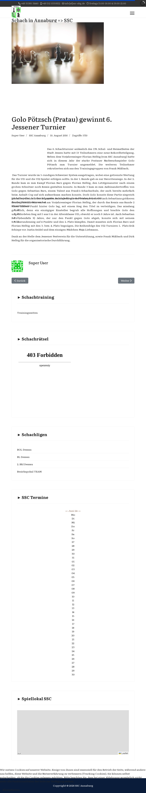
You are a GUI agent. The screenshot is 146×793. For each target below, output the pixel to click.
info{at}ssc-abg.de (75, 3)
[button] (60, 210)
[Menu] (132, 13)
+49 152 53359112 (51, 3)
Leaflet (124, 753)
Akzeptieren (11, 789)
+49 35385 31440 (29, 3)
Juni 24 (73, 510)
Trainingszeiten (27, 312)
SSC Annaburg (37, 135)
